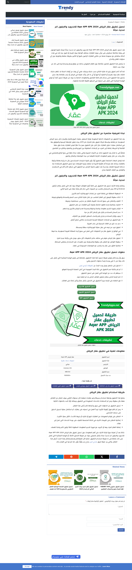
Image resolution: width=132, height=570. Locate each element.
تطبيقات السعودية (113, 22)
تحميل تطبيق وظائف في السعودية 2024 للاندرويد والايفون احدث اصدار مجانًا (20, 62)
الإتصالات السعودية (120, 2)
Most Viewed (38, 26)
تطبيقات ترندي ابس (86, 265)
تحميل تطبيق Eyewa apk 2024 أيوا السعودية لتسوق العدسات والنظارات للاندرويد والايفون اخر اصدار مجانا (18, 112)
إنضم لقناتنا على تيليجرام (63, 557)
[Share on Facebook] (117, 457)
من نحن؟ (92, 14)
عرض (114, 42)
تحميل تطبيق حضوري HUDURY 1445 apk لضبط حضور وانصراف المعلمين (112, 487)
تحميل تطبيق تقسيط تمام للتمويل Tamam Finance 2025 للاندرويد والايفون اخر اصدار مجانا (18, 42)
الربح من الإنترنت (79, 2)
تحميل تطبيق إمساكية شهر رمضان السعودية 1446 (19, 51)
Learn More (106, 566)
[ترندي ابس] (66, 8)
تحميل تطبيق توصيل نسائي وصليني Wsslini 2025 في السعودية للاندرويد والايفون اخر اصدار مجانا (18, 34)
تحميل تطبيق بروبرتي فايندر (84, 386)
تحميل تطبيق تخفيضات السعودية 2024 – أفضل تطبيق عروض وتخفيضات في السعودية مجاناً (17, 121)
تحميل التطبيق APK (87, 298)
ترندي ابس (93, 441)
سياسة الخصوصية (119, 14)
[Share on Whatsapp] (87, 457)
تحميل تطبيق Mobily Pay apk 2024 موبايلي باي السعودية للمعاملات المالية (18, 101)
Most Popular (27, 26)
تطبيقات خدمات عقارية (67, 360)
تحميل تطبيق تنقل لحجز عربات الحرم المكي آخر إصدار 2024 (86, 487)
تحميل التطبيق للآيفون (86, 292)
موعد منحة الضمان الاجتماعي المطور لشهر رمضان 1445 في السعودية (18, 91)
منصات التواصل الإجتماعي (92, 2)
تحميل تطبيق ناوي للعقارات (61, 386)
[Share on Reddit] (71, 457)
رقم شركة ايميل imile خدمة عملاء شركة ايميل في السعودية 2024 (17, 80)
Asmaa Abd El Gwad (118, 34)
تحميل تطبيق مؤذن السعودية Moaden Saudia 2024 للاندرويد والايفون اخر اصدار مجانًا (18, 72)
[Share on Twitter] (102, 457)
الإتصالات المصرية (107, 2)
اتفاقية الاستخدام (104, 14)
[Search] (8, 2)
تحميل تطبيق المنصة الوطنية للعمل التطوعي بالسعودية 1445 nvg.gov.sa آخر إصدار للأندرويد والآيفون (61, 489)
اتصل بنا (84, 14)
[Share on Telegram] (56, 457)
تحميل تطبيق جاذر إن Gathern (109, 386)
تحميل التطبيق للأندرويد (86, 286)
